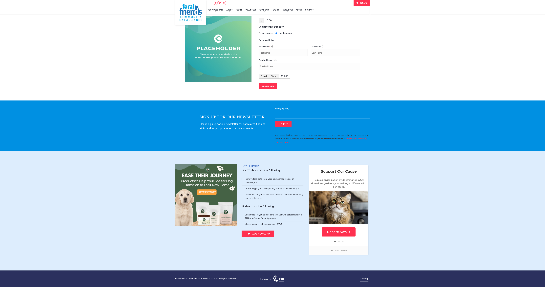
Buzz (281, 279)
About (299, 10)
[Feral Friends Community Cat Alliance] (190, 12)
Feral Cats (264, 10)
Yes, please (267, 33)
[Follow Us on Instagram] (224, 3)
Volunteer (251, 10)
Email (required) (283, 108)
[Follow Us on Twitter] (220, 3)
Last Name (316, 46)
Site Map (364, 278)
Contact (309, 10)
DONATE (363, 3)
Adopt (229, 10)
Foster (239, 10)
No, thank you (285, 33)
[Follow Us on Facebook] (216, 3)
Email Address (266, 60)
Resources (287, 10)
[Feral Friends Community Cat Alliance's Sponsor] (206, 194)
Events (276, 10)
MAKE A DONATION (261, 234)
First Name (264, 46)
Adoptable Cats (215, 10)
